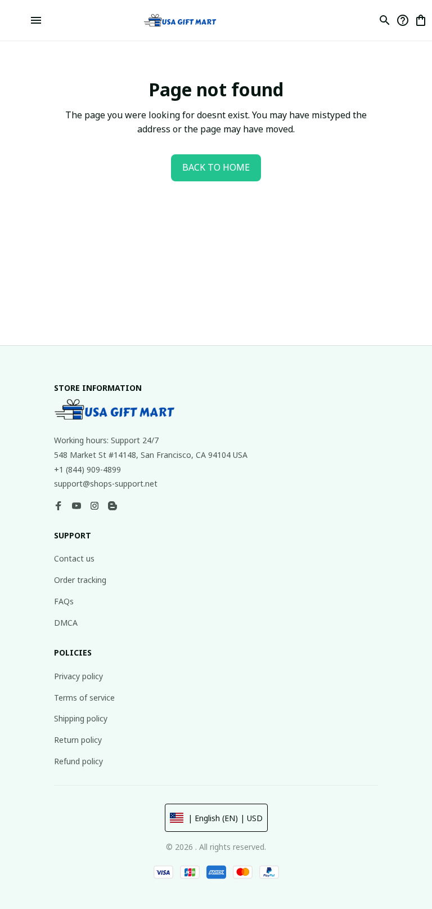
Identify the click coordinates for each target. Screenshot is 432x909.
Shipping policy (80, 718)
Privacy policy (78, 676)
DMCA (66, 622)
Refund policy (78, 761)
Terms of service (84, 697)
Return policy (78, 739)
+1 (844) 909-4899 (87, 469)
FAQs (64, 601)
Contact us (74, 558)
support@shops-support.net (106, 483)
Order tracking (80, 579)
